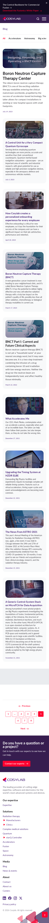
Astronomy (29, 38)
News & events (10, 870)
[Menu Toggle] (44, 18)
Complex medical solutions (15, 829)
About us (7, 886)
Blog (5, 866)
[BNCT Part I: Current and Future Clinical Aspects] (24, 353)
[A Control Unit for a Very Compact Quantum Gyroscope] (24, 150)
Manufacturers (13, 820)
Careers (6, 890)
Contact (6, 881)
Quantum (7, 833)
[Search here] (38, 19)
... (15, 714)
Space (5, 850)
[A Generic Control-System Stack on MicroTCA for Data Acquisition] (24, 619)
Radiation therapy (11, 816)
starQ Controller (14, 837)
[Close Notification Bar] (46, 3)
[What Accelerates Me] (24, 418)
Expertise (7, 805)
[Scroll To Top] (45, 914)
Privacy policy (9, 904)
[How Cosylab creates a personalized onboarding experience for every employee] (24, 216)
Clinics (9, 824)
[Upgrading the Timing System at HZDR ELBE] (24, 475)
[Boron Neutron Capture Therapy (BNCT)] (24, 280)
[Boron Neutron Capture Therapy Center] (24, 81)
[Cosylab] (14, 780)
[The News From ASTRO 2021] (24, 540)
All (4, 38)
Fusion (6, 846)
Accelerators (15, 38)
